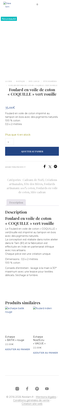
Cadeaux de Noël (33, 180)
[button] (35, 4)
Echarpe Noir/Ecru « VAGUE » (39, 340)
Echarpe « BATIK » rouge (14, 338)
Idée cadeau (34, 81)
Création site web (32, 404)
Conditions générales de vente (31, 400)
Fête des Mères (49, 81)
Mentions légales (46, 397)
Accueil (8, 81)
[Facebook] (46, 167)
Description (16, 202)
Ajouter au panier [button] (17, 349)
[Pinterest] (56, 167)
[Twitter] (51, 167)
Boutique (20, 81)
